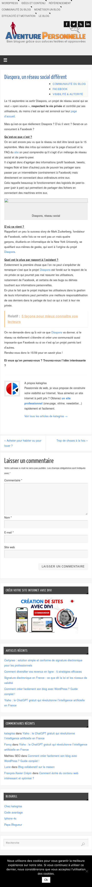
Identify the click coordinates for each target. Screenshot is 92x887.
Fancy (8, 744)
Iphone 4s (10, 818)
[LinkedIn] (88, 24)
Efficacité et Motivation (18, 16)
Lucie (7, 767)
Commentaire (13, 480)
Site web (9, 547)
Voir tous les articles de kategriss (46, 416)
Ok (46, 879)
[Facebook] (67, 24)
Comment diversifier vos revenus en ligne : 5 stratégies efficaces (43, 671)
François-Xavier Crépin (18, 773)
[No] (87, 871)
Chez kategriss (13, 806)
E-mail (9, 532)
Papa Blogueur (13, 825)
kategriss (9, 733)
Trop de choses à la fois (72, 440)
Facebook (60, 89)
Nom (8, 517)
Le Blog (44, 16)
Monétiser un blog (47, 9)
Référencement (60, 3)
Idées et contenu (33, 3)
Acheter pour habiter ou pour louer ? (22, 443)
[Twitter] (74, 24)
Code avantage (13, 812)
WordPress (10, 3)
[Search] (83, 844)
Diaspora (9, 252)
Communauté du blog (16, 9)
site (16, 152)
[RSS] (81, 24)
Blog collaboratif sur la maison (36, 767)
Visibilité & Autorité (68, 94)
